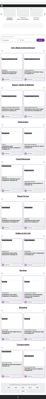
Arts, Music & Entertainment (23, 48)
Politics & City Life (23, 233)
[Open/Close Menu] (2, 6)
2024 (37, 387)
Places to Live (23, 196)
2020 (8, 387)
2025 (23, 391)
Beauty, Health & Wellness (23, 85)
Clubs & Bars (23, 122)
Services (23, 270)
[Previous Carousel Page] (1, 14)
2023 (30, 387)
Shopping (23, 307)
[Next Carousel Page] (44, 14)
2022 (22, 387)
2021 (15, 387)
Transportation (23, 344)
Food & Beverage (23, 159)
